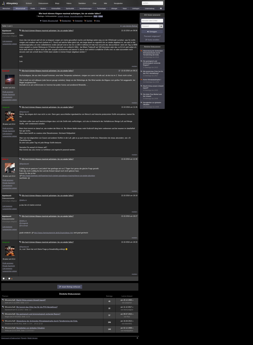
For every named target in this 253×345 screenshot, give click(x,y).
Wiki (105, 3)
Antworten (78, 21)
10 (35, 323)
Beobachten (66, 21)
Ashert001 (128, 323)
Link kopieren (7, 41)
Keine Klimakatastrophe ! (152, 81)
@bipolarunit (24, 112)
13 (42, 323)
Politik (33, 8)
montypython (128, 330)
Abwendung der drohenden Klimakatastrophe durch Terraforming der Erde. (47, 321)
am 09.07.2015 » (127, 314)
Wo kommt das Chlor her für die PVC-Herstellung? (37, 307)
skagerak (5, 107)
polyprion (128, 303)
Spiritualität (70, 8)
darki (6, 303)
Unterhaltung (149, 8)
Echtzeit (29, 3)
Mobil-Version (33, 338)
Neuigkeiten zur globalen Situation (30, 328)
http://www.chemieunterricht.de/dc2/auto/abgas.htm (53, 233)
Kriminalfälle (56, 8)
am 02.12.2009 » (127, 328)
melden (134, 66)
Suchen (89, 21)
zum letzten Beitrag (129, 26)
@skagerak (23, 223)
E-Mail (100, 16)
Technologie (101, 8)
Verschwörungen (85, 8)
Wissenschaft (20, 8)
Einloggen (153, 32)
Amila (7, 330)
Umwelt (60, 16)
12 (39, 323)
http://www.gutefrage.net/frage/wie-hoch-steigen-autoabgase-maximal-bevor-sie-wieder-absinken (58, 176)
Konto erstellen (153, 40)
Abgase (66, 16)
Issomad (5, 71)
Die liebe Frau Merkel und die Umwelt (152, 96)
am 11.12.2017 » (127, 307)
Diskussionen (43, 3)
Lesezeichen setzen (10, 44)
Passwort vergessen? (152, 36)
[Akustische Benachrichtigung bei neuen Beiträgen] (5, 279)
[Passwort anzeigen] (161, 27)
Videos (68, 3)
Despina (8, 323)
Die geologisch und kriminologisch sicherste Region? (38, 314)
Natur (125, 8)
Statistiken (82, 3)
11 (37, 323)
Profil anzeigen (8, 92)
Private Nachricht (9, 94)
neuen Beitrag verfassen (71, 287)
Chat (94, 3)
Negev (7, 317)
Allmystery (12, 3)
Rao (128, 317)
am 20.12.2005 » (127, 300)
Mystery (43, 8)
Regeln (23, 338)
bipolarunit (6, 31)
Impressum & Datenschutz (10, 338)
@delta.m (23, 200)
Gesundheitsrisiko (76, 16)
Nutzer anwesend (152, 15)
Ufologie (114, 8)
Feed (95, 16)
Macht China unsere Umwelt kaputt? (31, 300)
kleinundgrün (128, 310)
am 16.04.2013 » (127, 321)
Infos (98, 21)
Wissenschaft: (10, 300)
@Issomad (23, 226)
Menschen (6, 8)
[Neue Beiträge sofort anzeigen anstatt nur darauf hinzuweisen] (10, 279)
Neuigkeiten (118, 3)
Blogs (57, 3)
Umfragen (135, 8)
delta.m (5, 159)
